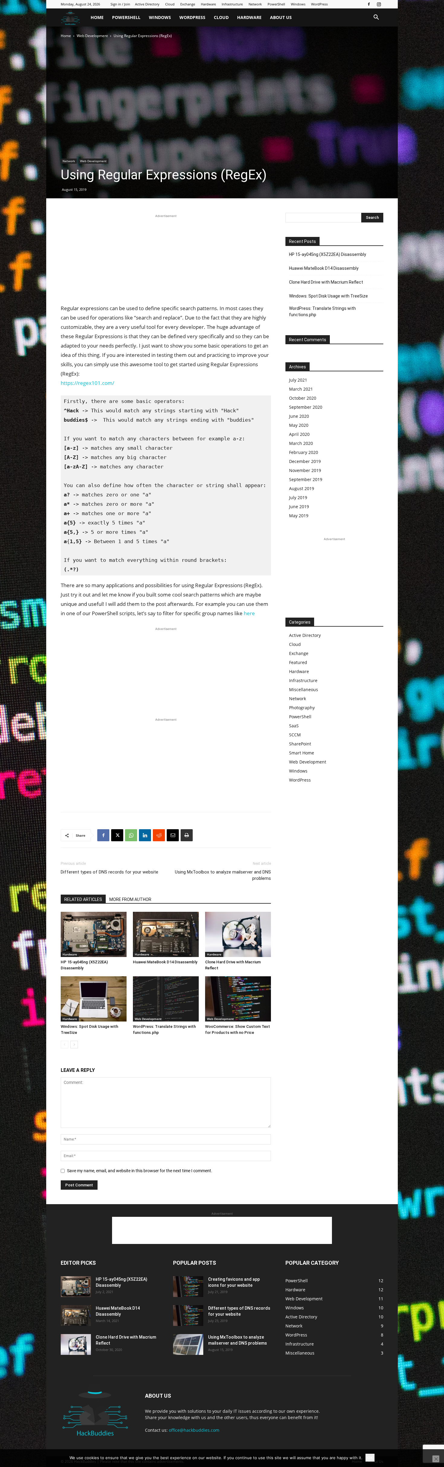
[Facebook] (368, 4)
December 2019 (305, 461)
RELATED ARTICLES (83, 899)
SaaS (294, 726)
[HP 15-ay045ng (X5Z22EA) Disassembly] (94, 934)
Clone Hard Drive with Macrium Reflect (326, 282)
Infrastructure (232, 4)
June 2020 (299, 416)
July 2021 (298, 380)
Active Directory (147, 4)
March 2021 (301, 389)
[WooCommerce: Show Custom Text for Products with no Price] (238, 999)
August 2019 (301, 488)
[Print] (187, 835)
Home (97, 17)
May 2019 (298, 515)
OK (370, 1457)
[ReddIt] (159, 835)
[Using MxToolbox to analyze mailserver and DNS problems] (188, 1344)
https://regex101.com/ (87, 382)
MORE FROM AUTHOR (130, 899)
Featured (298, 662)
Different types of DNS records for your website (109, 872)
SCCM (295, 735)
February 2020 (303, 452)
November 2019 (305, 470)
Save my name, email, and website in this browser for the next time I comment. (139, 1170)
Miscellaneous (303, 689)
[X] (117, 835)
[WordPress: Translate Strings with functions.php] (166, 999)
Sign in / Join (120, 4)
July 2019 (298, 497)
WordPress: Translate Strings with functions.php (322, 311)
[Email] (173, 835)
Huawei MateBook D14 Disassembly (165, 962)
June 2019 (299, 506)
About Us (281, 17)
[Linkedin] (145, 835)
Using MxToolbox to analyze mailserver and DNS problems (223, 875)
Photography (302, 707)
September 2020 (305, 407)
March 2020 (301, 443)
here (249, 613)
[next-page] (74, 1044)
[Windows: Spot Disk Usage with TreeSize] (94, 999)
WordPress (319, 4)
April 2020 (299, 434)
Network (255, 4)
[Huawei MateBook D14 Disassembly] (166, 934)
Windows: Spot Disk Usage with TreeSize (328, 296)
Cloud (170, 4)
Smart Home (301, 753)
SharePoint (300, 744)
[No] (435, 1458)
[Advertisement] (166, 261)
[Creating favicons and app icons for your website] (188, 1286)
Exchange (187, 4)
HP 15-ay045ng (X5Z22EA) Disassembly (327, 254)
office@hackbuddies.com (194, 1430)
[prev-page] (64, 1044)
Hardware (208, 4)
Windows (298, 4)
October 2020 (302, 398)
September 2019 (305, 479)
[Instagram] (378, 4)
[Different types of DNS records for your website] (188, 1315)
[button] (376, 18)
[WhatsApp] (131, 835)
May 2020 (298, 425)
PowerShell (276, 4)
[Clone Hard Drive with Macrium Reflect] (238, 934)
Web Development (92, 35)
